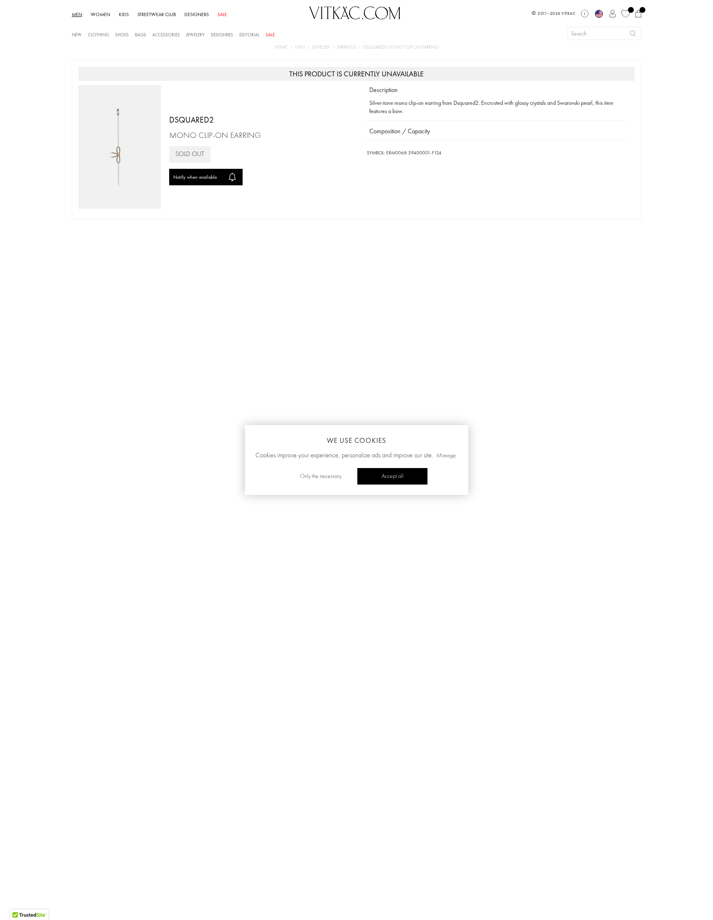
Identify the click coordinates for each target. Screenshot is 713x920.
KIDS (124, 14)
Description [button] (383, 89)
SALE (222, 14)
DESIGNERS (196, 14)
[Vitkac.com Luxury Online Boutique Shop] (354, 12)
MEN (77, 14)
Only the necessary (321, 476)
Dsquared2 (191, 119)
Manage (446, 456)
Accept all (393, 476)
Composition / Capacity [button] (399, 131)
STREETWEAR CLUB (156, 14)
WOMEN (100, 14)
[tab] (495, 90)
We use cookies (356, 440)
